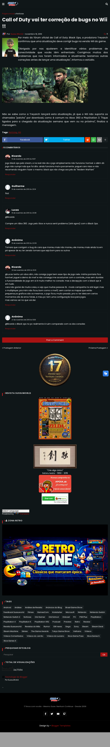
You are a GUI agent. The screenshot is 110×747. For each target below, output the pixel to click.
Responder (10, 174)
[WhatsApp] (93, 139)
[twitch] (64, 713)
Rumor (47, 626)
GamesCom (43, 612)
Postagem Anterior (12, 348)
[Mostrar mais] (105, 139)
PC (74, 617)
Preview (67, 621)
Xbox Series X (10, 640)
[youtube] (58, 713)
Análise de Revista (33, 607)
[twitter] (51, 713)
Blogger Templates (61, 725)
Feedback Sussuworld (14, 612)
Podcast (56, 621)
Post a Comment (55, 340)
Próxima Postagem (97, 348)
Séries (25, 631)
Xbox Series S (93, 636)
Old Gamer (40, 617)
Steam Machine (11, 631)
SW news (57, 626)
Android (7, 607)
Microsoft (70, 612)
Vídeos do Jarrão (35, 636)
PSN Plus (83, 617)
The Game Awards (40, 631)
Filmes (31, 612)
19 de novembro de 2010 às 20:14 (24, 189)
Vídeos (88, 631)
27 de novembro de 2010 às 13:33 (24, 320)
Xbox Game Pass (76, 636)
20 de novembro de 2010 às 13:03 (24, 270)
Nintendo (82, 612)
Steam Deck (97, 626)
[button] (3, 4)
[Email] (99, 139)
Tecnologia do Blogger (16, 677)
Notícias (20, 13)
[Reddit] (87, 139)
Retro (77, 621)
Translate (24, 513)
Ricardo (16, 156)
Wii (19, 132)
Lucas (15, 210)
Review (87, 621)
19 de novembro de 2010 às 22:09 (24, 243)
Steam (85, 626)
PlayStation (96, 617)
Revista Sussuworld (12, 626)
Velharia (77, 631)
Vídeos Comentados (13, 636)
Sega (67, 626)
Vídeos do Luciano (55, 636)
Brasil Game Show (73, 607)
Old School (54, 617)
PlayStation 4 (10, 621)
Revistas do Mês (32, 626)
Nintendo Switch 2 (12, 617)
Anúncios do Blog (54, 607)
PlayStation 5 (25, 621)
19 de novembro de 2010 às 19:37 (24, 159)
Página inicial (8, 13)
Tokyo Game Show (61, 631)
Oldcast (66, 617)
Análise (18, 607)
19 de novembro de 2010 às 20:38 (24, 213)
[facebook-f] (45, 713)
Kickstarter (57, 612)
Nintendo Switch (97, 612)
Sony (76, 626)
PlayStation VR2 (42, 621)
